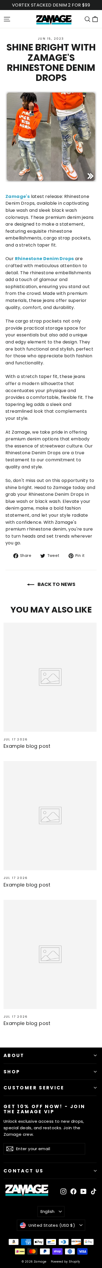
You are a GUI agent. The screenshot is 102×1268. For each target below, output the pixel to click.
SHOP (12, 1071)
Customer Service (34, 1087)
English (48, 1211)
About (14, 1055)
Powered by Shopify (65, 1262)
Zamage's (17, 196)
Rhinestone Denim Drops (44, 259)
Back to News (55, 584)
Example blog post (27, 746)
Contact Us (24, 1171)
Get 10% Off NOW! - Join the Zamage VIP (44, 1108)
